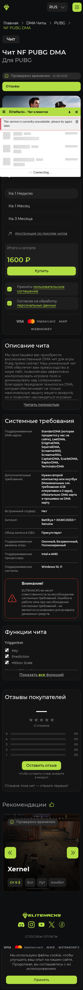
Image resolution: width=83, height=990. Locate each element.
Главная (10, 23)
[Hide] (77, 112)
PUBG (59, 23)
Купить (41, 271)
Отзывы (13, 86)
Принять (41, 980)
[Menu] (4, 112)
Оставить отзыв (41, 765)
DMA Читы (36, 23)
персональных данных (36, 305)
